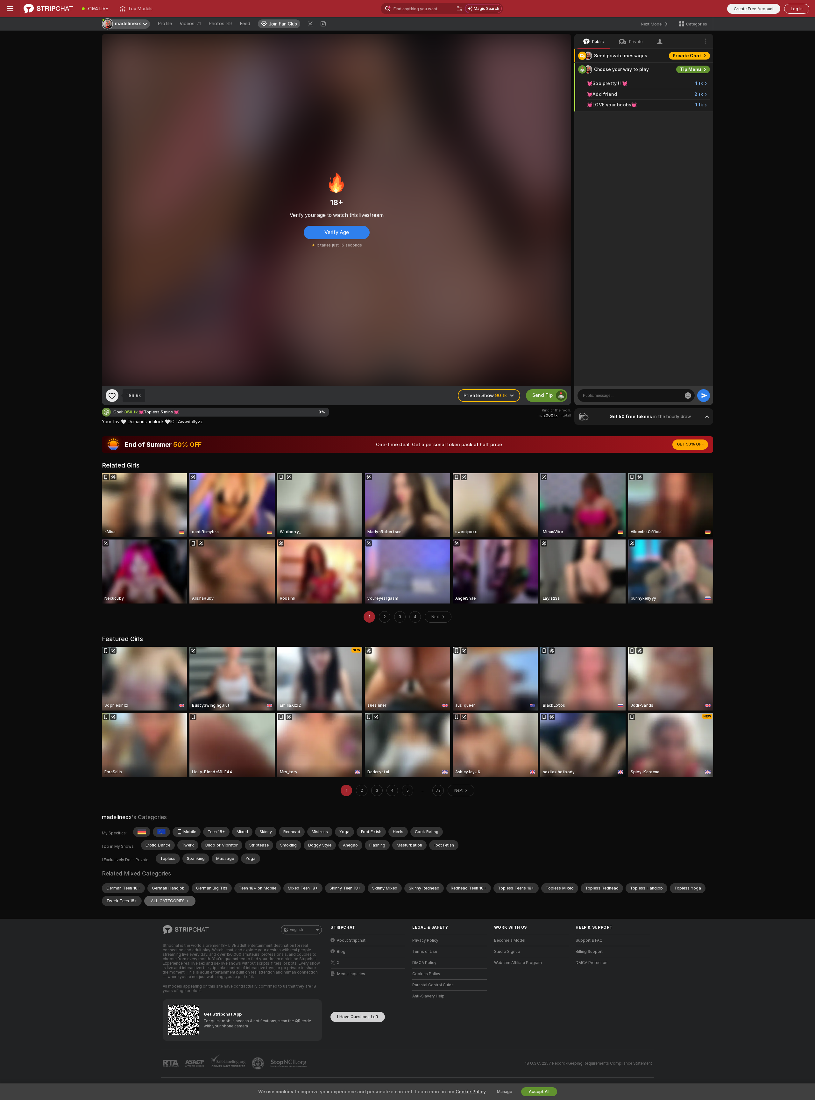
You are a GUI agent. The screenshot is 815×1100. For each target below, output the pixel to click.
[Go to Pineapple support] (258, 1063)
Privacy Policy (425, 940)
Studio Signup (507, 951)
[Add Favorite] (112, 395)
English (296, 929)
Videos (190, 23)
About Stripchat (351, 940)
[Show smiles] (688, 395)
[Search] (459, 8)
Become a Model (509, 940)
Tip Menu (690, 69)
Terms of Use (424, 951)
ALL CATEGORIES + (170, 900)
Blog (341, 951)
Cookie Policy (470, 1091)
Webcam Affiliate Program (518, 963)
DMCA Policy (424, 963)
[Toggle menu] (10, 8)
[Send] (703, 395)
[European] (161, 832)
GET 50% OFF (690, 444)
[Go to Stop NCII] (289, 1063)
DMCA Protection (591, 963)
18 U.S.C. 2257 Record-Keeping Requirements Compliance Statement (588, 1063)
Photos (220, 23)
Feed (245, 23)
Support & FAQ (589, 940)
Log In (797, 8)
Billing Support (589, 951)
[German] (141, 832)
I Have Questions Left (357, 1016)
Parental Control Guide (433, 985)
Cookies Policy (426, 974)
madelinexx (117, 817)
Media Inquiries (351, 974)
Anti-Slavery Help (428, 996)
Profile (165, 23)
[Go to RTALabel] (171, 1064)
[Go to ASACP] (195, 1063)
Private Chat (687, 55)
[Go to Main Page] (48, 8)
